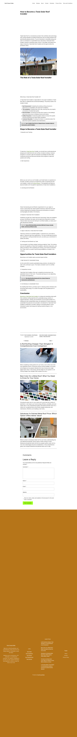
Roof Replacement (29, 657)
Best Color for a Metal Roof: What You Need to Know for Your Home (37, 377)
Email (24, 486)
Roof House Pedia (9, 3)
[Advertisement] (38, 26)
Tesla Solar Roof (30, 151)
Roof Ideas (29, 651)
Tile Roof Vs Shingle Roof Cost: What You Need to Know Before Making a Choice (47, 660)
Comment (25, 467)
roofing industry (36, 183)
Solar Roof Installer (43, 335)
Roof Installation (28, 335)
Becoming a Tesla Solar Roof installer (29, 296)
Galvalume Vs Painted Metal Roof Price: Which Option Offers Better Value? (38, 415)
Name (24, 480)
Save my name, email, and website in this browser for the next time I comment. (39, 498)
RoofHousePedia (41, 674)
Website (25, 492)
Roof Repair (29, 655)
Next (50, 340)
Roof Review (34, 335)
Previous (26, 340)
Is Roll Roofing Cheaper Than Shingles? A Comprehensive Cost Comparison (36, 345)
